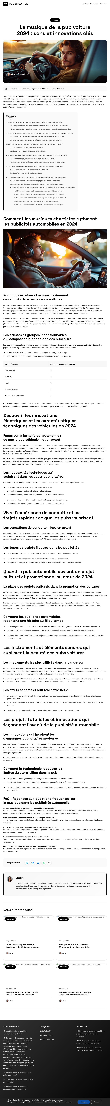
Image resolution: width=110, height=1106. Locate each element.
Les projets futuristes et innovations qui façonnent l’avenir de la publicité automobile (37, 177)
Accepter (84, 1102)
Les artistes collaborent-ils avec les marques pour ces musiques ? (41, 204)
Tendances (94, 4)
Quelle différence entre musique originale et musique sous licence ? (42, 198)
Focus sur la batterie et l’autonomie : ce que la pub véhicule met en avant (38, 137)
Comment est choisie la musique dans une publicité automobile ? (40, 191)
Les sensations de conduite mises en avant (28, 147)
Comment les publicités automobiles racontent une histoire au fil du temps (39, 162)
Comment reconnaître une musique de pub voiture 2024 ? (39, 201)
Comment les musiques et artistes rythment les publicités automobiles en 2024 (35, 122)
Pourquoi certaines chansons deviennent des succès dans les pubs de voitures (40, 125)
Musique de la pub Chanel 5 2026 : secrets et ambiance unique (22, 993)
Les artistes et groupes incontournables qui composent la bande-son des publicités (42, 129)
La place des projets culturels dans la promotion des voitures (34, 159)
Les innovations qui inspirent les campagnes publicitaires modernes (36, 181)
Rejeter (96, 1102)
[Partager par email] (49, 863)
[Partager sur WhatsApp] (44, 863)
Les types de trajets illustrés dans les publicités (29, 151)
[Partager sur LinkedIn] (38, 863)
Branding (85, 4)
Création (103, 4)
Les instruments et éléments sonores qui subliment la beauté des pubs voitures (35, 166)
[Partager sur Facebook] (32, 863)
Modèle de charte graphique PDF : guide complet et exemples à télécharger (90, 1034)
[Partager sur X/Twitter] (27, 863)
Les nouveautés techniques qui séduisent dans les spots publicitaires (37, 140)
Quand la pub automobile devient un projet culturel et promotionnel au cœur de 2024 (37, 155)
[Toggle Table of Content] (9, 119)
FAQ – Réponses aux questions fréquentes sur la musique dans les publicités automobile (44, 187)
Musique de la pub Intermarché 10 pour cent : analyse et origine (74, 945)
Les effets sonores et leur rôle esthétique (27, 173)
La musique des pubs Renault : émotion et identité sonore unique (22, 945)
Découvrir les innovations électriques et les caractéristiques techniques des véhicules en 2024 (40, 133)
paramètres (70, 1102)
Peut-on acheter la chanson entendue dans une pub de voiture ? (41, 194)
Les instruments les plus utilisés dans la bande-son (30, 169)
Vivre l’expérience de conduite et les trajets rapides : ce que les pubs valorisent (35, 144)
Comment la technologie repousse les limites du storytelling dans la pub (38, 184)
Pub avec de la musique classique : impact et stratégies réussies (75, 993)
